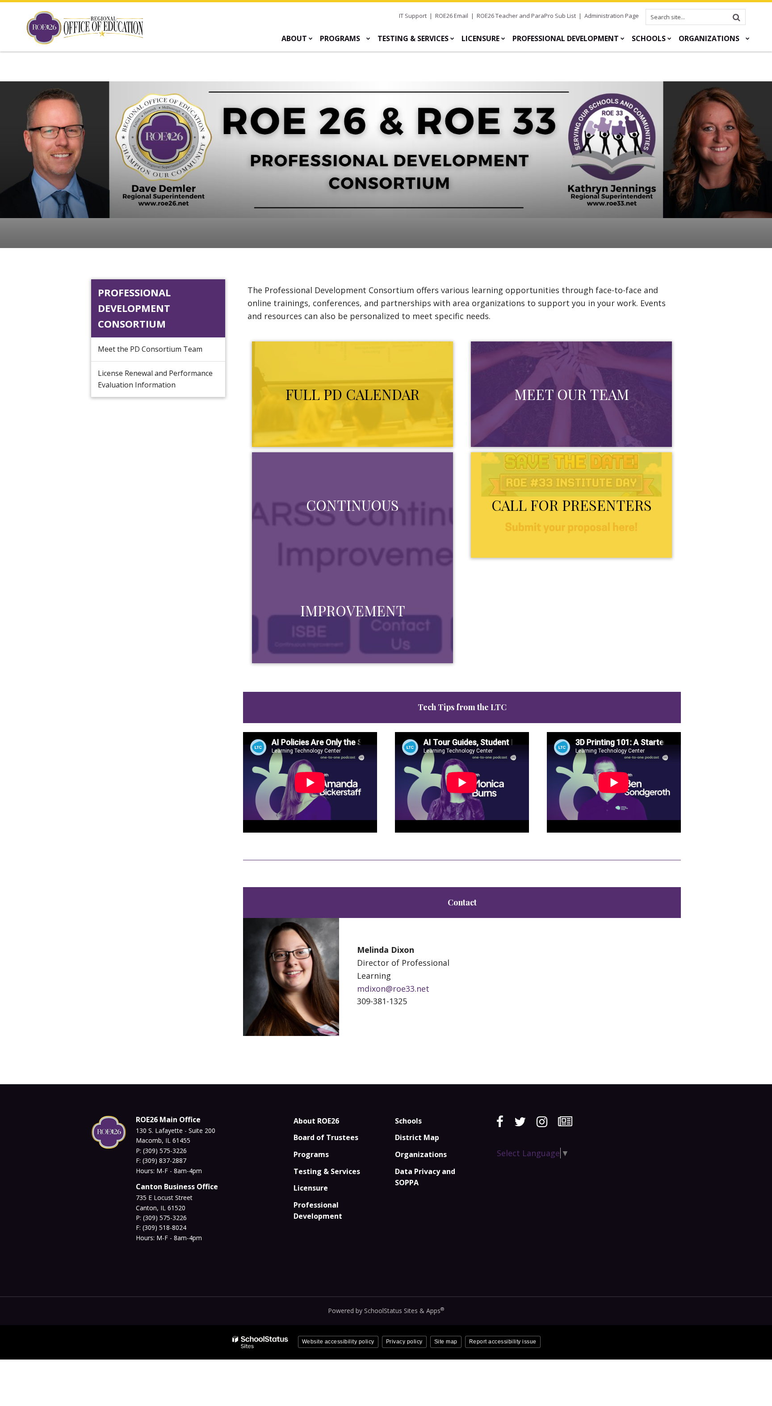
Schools (408, 1121)
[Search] (736, 17)
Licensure (311, 1188)
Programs (311, 1154)
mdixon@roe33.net (393, 988)
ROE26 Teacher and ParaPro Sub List (526, 16)
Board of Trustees (326, 1137)
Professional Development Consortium (134, 308)
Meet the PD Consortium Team (150, 349)
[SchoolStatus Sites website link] (260, 1342)
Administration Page (611, 16)
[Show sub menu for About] (311, 38)
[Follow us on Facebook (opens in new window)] (499, 1122)
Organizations (421, 1154)
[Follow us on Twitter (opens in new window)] (520, 1122)
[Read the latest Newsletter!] (565, 1122)
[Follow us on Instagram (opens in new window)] (542, 1122)
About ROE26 (316, 1121)
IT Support (413, 16)
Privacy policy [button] (404, 1342)
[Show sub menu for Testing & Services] (452, 38)
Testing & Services (327, 1171)
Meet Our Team (571, 394)
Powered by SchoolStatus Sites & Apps (386, 1310)
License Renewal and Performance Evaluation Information (155, 379)
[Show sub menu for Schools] (669, 38)
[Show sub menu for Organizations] (748, 38)
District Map (417, 1137)
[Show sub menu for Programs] (368, 38)
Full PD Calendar (352, 394)
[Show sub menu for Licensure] (503, 38)
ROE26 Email (451, 16)
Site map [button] (445, 1342)
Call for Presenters (571, 504)
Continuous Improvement (352, 557)
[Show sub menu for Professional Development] (623, 38)
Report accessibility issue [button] (503, 1342)
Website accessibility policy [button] (338, 1342)
